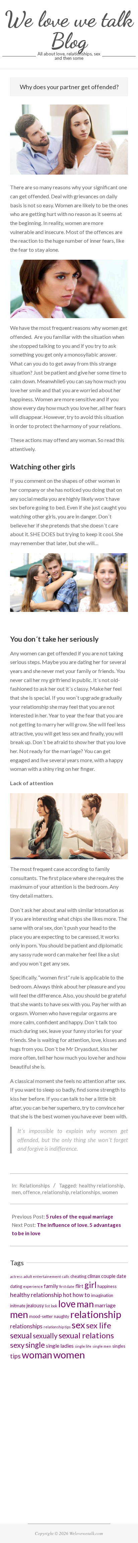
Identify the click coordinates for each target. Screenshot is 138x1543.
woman (37, 1354)
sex (78, 1324)
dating (16, 1286)
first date (66, 1286)
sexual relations (86, 1335)
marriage (105, 1305)
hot (67, 1294)
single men (101, 1346)
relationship (55, 1192)
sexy (17, 1344)
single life (83, 1346)
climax (93, 1276)
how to (81, 1294)
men (16, 1192)
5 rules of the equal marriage (79, 1217)
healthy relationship (101, 1185)
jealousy (35, 1305)
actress (16, 1276)
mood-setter (41, 1316)
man (85, 1303)
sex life (98, 1325)
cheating (78, 1276)
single (35, 1344)
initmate (17, 1305)
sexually (45, 1335)
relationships (85, 1192)
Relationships (34, 1185)
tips (15, 1356)
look (54, 1306)
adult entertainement (42, 1276)
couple (108, 1276)
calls (65, 1276)
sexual (21, 1335)
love (67, 1303)
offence (31, 1192)
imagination (102, 1295)
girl (90, 1285)
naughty (61, 1316)
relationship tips (57, 1327)
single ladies (60, 1345)
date (121, 1276)
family (51, 1286)
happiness (107, 1286)
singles (118, 1346)
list (47, 1306)
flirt (79, 1286)
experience (33, 1286)
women (110, 1192)
